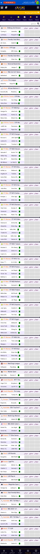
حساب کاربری (4, 552)
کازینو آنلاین (12, 552)
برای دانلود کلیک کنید (9, 2)
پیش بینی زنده (28, 552)
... (26, 31)
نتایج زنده (20, 552)
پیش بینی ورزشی (36, 552)
